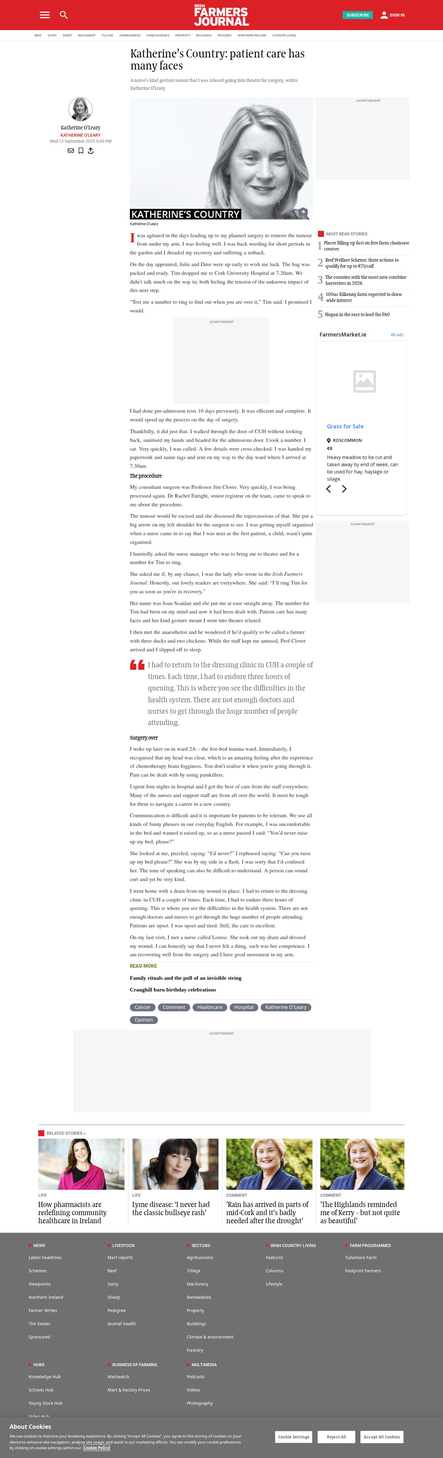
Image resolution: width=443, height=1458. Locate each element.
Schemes (38, 1270)
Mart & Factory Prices (129, 1390)
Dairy (113, 1284)
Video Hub (39, 1416)
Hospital (243, 1007)
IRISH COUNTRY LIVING (293, 1245)
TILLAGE (107, 35)
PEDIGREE (225, 35)
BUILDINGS (204, 35)
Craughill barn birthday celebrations (173, 990)
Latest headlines (45, 1257)
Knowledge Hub (45, 1376)
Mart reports (120, 1257)
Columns (275, 1270)
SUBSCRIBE (358, 15)
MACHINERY (87, 35)
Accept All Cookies (382, 1436)
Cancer (143, 1007)
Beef (112, 1270)
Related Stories (64, 1133)
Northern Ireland (46, 1297)
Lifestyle (274, 1284)
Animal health (122, 1323)
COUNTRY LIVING (284, 35)
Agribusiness (200, 1257)
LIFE (42, 1195)
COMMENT (236, 1195)
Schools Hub (41, 1390)
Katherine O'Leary (81, 135)
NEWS (39, 1245)
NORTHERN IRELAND (252, 35)
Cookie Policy (96, 1447)
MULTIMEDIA (204, 1364)
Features (274, 1257)
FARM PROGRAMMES (370, 1245)
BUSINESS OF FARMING (134, 1364)
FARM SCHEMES (157, 35)
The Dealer (40, 1323)
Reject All (336, 1436)
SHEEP (67, 35)
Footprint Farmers (363, 1270)
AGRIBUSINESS (129, 35)
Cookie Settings (293, 1436)
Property (195, 1310)
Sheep (114, 1297)
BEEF (38, 35)
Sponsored (39, 1337)
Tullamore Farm (361, 1257)
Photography (200, 1403)
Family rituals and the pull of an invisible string (185, 978)
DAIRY (52, 35)
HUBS (38, 1364)
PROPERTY (182, 35)
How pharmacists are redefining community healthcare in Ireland (72, 1213)
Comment (174, 1007)
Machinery (197, 1284)
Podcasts (196, 1376)
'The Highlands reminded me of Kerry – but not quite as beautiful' (360, 1213)
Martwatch (118, 1376)
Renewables (199, 1297)
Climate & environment (210, 1337)
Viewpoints (40, 1284)
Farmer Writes (43, 1310)
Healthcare (209, 1007)
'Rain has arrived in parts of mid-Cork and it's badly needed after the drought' (267, 1213)
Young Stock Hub (46, 1403)
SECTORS (201, 1245)
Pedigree (117, 1310)
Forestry (195, 1350)
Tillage (193, 1270)
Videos (193, 1390)
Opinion (144, 1019)
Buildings (196, 1323)
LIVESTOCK (123, 1245)
